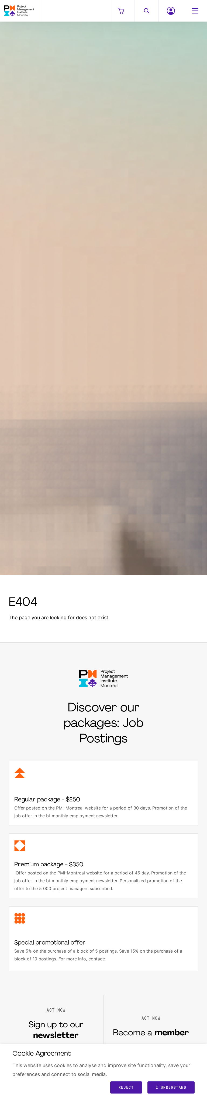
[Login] (170, 11)
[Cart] (122, 11)
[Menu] (195, 11)
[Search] (146, 11)
